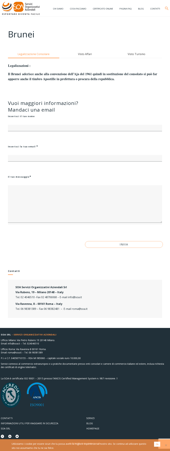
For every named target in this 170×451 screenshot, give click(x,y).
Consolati (21, 8)
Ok (157, 444)
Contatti (155, 8)
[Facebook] (3, 437)
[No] (166, 445)
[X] (17, 437)
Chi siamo (58, 8)
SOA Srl (5, 428)
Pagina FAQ (126, 8)
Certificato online (103, 8)
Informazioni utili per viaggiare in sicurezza (29, 423)
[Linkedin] (10, 437)
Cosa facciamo (78, 8)
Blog (141, 8)
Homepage (92, 428)
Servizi (90, 418)
